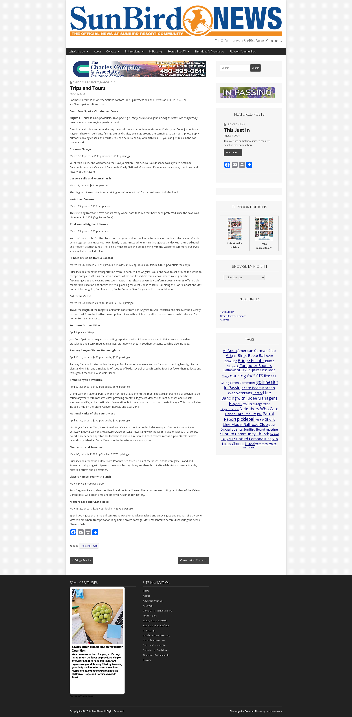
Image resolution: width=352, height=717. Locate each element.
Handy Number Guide (155, 620)
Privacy (147, 660)
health (271, 382)
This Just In (237, 130)
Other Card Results (240, 414)
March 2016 (107, 82)
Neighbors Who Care (259, 408)
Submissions (132, 51)
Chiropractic (233, 366)
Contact (111, 51)
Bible (234, 356)
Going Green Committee (238, 383)
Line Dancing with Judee (246, 395)
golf (260, 382)
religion (260, 419)
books (269, 356)
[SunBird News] (176, 18)
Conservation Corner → (193, 560)
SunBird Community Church (244, 433)
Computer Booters (255, 365)
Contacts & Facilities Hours (157, 610)
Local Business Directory (156, 635)
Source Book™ (176, 51)
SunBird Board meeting (260, 429)
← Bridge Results (81, 560)
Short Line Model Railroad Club (249, 422)
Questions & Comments (156, 655)
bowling (231, 360)
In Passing (155, 51)
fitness (270, 375)
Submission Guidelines (156, 650)
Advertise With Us (153, 600)
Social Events (232, 429)
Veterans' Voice (266, 444)
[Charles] (139, 69)
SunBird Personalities (252, 438)
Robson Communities (243, 51)
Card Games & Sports (86, 82)
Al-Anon (230, 350)
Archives (224, 319)
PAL (259, 414)
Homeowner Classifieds (156, 625)
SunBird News (96, 711)
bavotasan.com (274, 711)
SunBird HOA (227, 312)
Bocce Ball (256, 355)
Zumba (252, 447)
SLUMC (272, 425)
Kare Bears (252, 387)
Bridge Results (251, 360)
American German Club (256, 350)
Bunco (269, 361)
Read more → (233, 152)
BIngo (242, 355)
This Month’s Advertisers (209, 51)
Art (229, 355)
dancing (238, 376)
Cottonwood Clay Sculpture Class (245, 370)
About (97, 51)
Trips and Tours (89, 545)
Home (146, 590)
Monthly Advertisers (154, 640)
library (258, 393)
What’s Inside (77, 51)
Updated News (236, 124)
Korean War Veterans (251, 390)
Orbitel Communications (233, 316)
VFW (245, 447)
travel (250, 443)
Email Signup (150, 615)
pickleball (246, 419)
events (255, 375)
